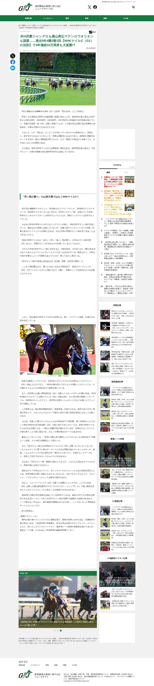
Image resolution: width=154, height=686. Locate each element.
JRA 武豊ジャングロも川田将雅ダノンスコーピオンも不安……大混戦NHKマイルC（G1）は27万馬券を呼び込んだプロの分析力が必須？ (122, 342)
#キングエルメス (57, 50)
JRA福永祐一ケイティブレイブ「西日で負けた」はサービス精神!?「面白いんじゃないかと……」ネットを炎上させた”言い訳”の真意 (117, 209)
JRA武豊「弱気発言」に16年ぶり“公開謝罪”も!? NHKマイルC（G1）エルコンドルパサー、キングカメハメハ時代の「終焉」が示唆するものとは (122, 328)
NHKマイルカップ (58, 641)
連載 (64, 665)
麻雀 (56, 665)
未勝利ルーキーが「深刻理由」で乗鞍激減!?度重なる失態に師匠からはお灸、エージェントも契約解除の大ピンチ (113, 181)
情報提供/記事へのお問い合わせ (121, 674)
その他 (74, 665)
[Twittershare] (89, 7)
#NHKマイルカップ (39, 50)
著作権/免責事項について (100, 674)
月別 (87, 674)
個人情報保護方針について (93, 676)
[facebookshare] (95, 7)
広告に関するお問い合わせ (73, 676)
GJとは (66, 674)
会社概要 (74, 674)
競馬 (47, 665)
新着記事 (22, 665)
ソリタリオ (61, 462)
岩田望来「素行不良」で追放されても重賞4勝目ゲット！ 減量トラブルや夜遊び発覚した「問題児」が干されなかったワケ (114, 195)
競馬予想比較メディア (76, 679)
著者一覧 (81, 674)
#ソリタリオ (48, 50)
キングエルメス (46, 261)
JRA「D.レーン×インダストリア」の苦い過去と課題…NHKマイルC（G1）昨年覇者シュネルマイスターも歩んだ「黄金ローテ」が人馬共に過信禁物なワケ (122, 368)
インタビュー (35, 665)
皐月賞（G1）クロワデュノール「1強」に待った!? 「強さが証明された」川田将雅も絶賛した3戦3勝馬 (119, 256)
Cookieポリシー (110, 676)
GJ (26, 7)
